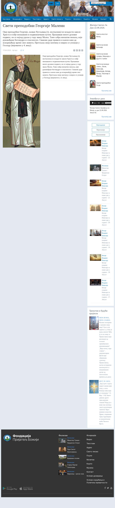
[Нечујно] (106, 103)
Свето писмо (92, 451)
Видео (89, 439)
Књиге (89, 464)
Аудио (89, 447)
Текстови (91, 443)
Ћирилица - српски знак (75, 474)
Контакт (90, 472)
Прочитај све (106, 91)
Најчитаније (101, 130)
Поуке (89, 455)
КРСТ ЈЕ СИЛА (104, 381)
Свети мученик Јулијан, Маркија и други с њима (103, 56)
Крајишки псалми (73, 458)
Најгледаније (100, 125)
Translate (107, 5)
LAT (57, 3)
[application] (100, 103)
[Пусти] (93, 103)
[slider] (108, 103)
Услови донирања (95, 476)
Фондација (91, 435)
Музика (90, 468)
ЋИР (51, 3)
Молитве (90, 460)
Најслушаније (100, 135)
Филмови (105, 166)
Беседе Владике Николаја (105, 143)
